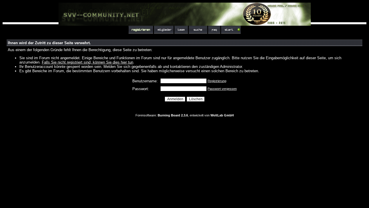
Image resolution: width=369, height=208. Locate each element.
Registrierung (217, 81)
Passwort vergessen (222, 88)
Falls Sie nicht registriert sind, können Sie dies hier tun (87, 62)
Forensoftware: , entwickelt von (184, 115)
